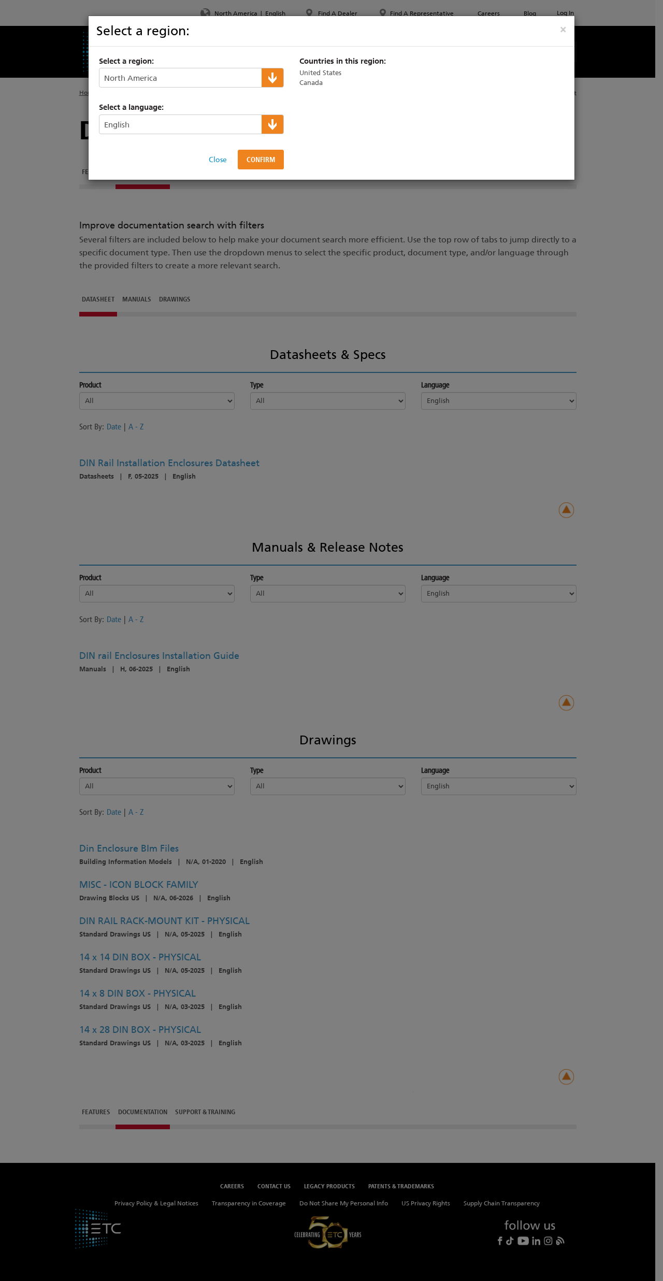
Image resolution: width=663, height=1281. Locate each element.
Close (218, 159)
